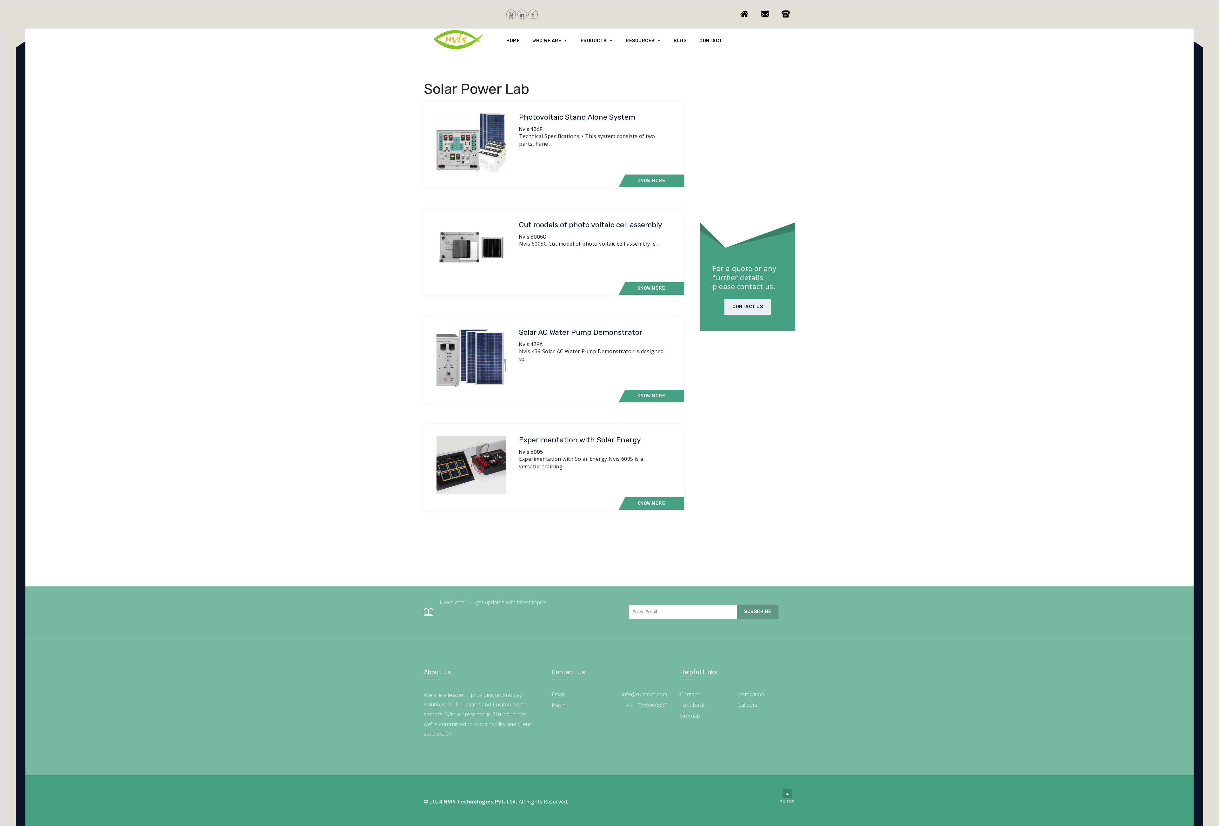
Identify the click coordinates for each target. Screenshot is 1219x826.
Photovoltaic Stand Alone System (577, 117)
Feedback (692, 704)
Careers (747, 704)
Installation (750, 694)
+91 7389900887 (647, 705)
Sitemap (690, 715)
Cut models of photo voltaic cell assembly (590, 224)
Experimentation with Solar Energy (580, 439)
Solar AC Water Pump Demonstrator (581, 332)
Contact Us (747, 306)
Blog (680, 40)
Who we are (546, 40)
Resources (640, 40)
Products (594, 40)
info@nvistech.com (644, 694)
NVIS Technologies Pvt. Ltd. (480, 801)
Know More (651, 180)
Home (513, 40)
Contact (711, 40)
